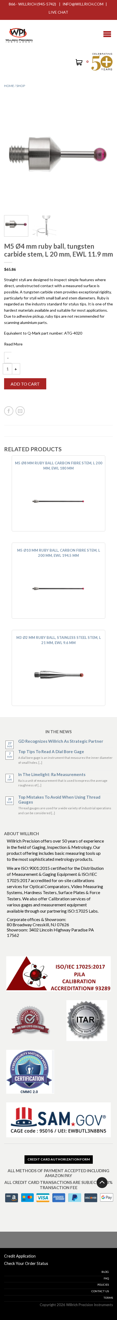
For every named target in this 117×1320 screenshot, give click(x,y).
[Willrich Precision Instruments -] (19, 34)
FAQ (106, 1278)
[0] (78, 63)
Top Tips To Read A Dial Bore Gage (51, 751)
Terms (108, 1297)
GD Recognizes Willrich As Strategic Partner (60, 741)
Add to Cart (25, 383)
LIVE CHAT (58, 12)
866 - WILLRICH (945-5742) (32, 4)
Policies (103, 1284)
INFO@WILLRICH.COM (83, 4)
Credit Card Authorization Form (58, 1159)
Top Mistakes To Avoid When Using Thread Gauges (59, 799)
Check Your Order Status (26, 1263)
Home (9, 86)
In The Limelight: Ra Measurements (51, 774)
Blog (105, 1271)
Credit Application (20, 1256)
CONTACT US (100, 1291)
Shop (20, 86)
